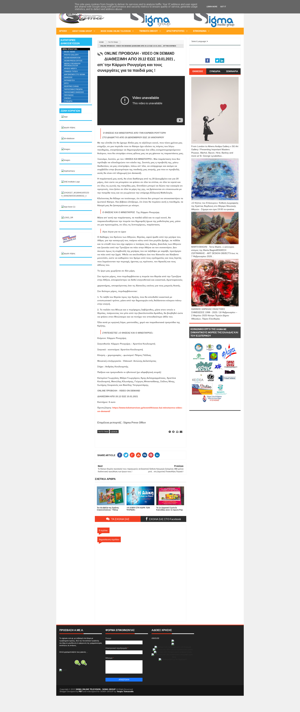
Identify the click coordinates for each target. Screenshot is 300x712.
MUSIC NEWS (69, 52)
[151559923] (69, 243)
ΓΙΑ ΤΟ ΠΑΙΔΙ (113, 42)
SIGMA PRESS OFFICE (73, 61)
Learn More (212, 7)
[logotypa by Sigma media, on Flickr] (215, 406)
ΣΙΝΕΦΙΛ (67, 98)
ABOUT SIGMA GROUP (82, 31)
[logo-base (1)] (68, 207)
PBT (80, 691)
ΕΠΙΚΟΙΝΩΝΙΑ (199, 31)
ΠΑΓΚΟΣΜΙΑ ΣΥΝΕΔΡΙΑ (73, 89)
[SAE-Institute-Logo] (70, 182)
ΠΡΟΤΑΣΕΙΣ (69, 95)
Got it (223, 7)
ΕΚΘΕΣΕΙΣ (68, 77)
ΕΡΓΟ (66, 83)
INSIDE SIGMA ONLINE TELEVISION (116, 31)
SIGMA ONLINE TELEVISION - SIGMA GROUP (96, 689)
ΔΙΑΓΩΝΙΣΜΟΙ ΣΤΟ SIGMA (74, 74)
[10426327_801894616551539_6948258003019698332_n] (75, 196)
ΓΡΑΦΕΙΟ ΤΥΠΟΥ (71, 71)
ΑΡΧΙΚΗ (63, 31)
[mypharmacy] (68, 171)
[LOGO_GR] (67, 217)
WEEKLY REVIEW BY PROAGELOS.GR (72, 64)
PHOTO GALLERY (71, 55)
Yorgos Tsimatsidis (125, 691)
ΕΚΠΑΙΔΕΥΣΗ (69, 80)
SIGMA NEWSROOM (72, 58)
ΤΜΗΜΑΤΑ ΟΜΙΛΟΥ (148, 31)
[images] (65, 149)
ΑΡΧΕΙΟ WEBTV (70, 68)
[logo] (64, 117)
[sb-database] (68, 138)
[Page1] (184, 27)
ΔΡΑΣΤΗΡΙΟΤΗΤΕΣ (175, 31)
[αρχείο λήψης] (68, 127)
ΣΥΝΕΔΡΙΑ (68, 101)
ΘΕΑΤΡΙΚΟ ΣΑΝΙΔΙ (71, 86)
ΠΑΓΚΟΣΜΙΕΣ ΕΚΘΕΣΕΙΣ (74, 92)
